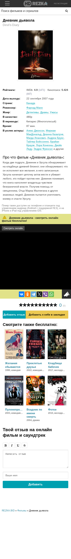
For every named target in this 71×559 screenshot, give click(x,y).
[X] (39, 294)
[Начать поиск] (66, 11)
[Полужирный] (5, 445)
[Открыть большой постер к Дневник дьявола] (35, 79)
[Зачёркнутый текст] (24, 445)
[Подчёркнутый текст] (18, 445)
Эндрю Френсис (43, 148)
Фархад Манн (34, 107)
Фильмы (21, 510)
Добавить (35, 484)
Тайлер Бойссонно (37, 141)
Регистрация (60, 4)
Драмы (44, 112)
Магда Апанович (36, 137)
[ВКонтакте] (21, 294)
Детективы (32, 112)
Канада (30, 103)
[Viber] (45, 294)
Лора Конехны (44, 145)
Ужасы (54, 112)
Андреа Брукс (55, 137)
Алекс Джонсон (35, 130)
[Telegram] (33, 294)
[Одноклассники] (27, 294)
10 (55, 305)
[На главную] (35, 3)
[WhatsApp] (51, 294)
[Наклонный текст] (12, 445)
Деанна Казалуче (53, 134)
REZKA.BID (8, 510)
